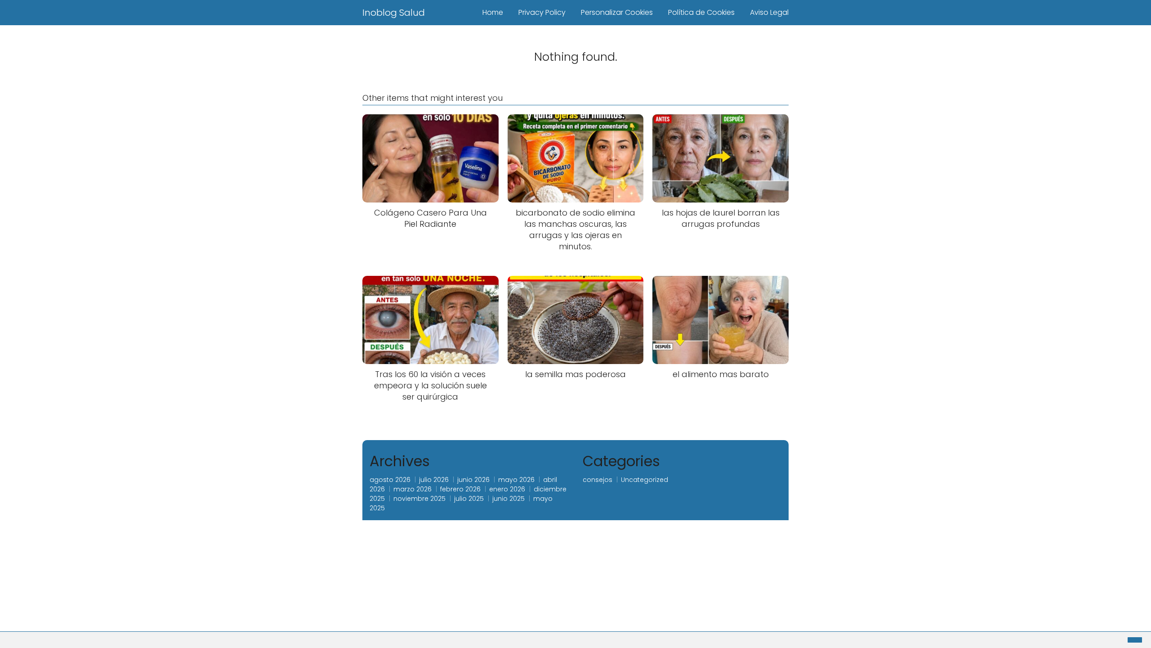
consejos (597, 479)
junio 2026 (473, 479)
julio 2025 (469, 498)
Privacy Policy (542, 12)
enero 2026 (507, 489)
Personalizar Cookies (617, 12)
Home (492, 12)
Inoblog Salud (393, 12)
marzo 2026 (412, 489)
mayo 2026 (516, 479)
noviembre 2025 (419, 498)
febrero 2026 (460, 489)
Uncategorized (644, 479)
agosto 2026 (390, 479)
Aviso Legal (769, 12)
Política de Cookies (701, 12)
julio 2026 (434, 479)
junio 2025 (508, 498)
